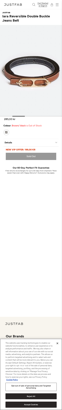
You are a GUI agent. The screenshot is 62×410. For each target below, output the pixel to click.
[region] (31, 374)
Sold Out (31, 156)
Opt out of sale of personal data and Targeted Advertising (31, 387)
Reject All (31, 396)
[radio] (6, 132)
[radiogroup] (28, 132)
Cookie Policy (12, 380)
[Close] (57, 343)
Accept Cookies (31, 404)
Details (8, 142)
